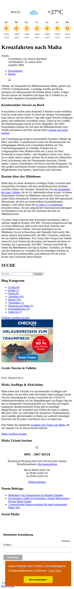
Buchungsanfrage (47, 464)
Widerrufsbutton (37, 482)
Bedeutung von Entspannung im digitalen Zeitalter (35, 495)
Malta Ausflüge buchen (14, 433)
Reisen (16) (14, 299)
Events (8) (13, 287)
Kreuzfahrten (15, 70)
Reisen (12, 73)
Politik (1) (13, 290)
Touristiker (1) (16, 302)
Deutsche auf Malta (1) (20, 305)
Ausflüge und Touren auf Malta (48, 424)
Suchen (38, 274)
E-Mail (7, 545)
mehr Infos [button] (55, 570)
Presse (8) (13, 293)
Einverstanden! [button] (38, 579)
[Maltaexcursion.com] (15, 317)
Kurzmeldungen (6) (19, 308)
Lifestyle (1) (15, 312)
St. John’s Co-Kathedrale (49, 204)
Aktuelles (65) (16, 296)
